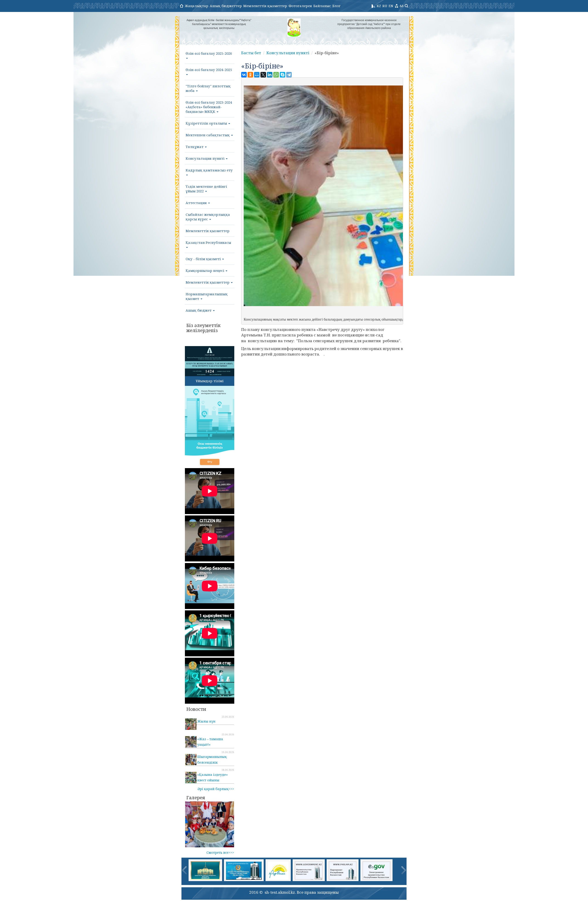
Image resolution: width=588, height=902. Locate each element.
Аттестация (197, 202)
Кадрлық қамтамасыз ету (209, 170)
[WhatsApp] (276, 74)
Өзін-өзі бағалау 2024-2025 (209, 69)
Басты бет (251, 52)
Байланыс (322, 5)
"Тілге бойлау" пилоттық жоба (208, 88)
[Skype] (282, 74)
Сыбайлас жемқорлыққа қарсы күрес (208, 216)
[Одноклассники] (250, 74)
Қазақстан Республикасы (208, 242)
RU (384, 5)
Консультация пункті (205, 158)
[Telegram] (289, 74)
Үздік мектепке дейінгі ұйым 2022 (206, 188)
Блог (336, 5)
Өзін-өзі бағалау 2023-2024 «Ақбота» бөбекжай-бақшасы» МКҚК (209, 107)
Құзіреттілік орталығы (207, 123)
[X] (263, 74)
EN (391, 5)
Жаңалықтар (196, 5)
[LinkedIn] (269, 74)
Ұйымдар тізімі (209, 380)
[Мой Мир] (257, 74)
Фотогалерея (300, 5)
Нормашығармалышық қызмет (207, 296)
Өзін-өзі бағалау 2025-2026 (209, 53)
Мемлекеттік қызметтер (265, 5)
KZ (379, 5)
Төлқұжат (195, 146)
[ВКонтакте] (244, 74)
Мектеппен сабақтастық (208, 135)
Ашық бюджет (199, 310)
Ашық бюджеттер (226, 5)
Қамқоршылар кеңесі (205, 270)
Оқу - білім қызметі (204, 258)
